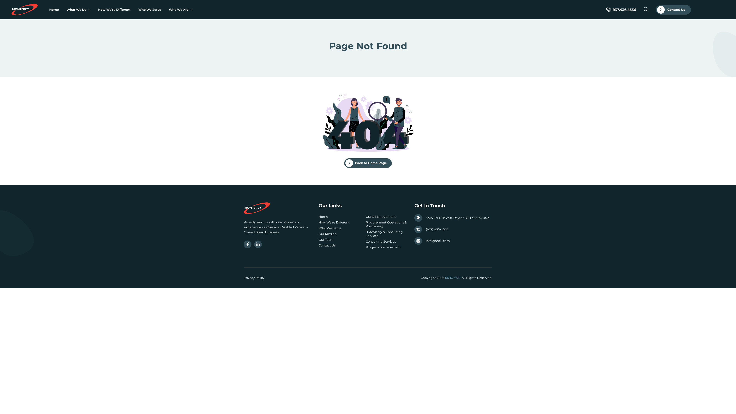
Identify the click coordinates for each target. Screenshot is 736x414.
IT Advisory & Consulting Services (384, 234)
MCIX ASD (452, 278)
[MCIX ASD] (25, 10)
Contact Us (327, 245)
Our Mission (328, 234)
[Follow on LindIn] (258, 244)
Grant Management (381, 217)
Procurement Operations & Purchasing (386, 224)
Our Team (326, 240)
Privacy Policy (254, 278)
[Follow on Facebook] (247, 244)
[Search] (646, 9)
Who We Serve (149, 10)
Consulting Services (381, 241)
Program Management (383, 247)
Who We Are (179, 10)
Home (54, 10)
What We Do (76, 10)
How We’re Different (114, 10)
